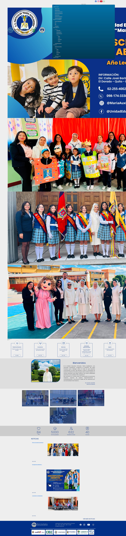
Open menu (83, 4)
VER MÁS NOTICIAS (89, 519)
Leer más (34, 461)
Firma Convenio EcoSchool (37, 442)
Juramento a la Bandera (37, 495)
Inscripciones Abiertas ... (37, 464)
